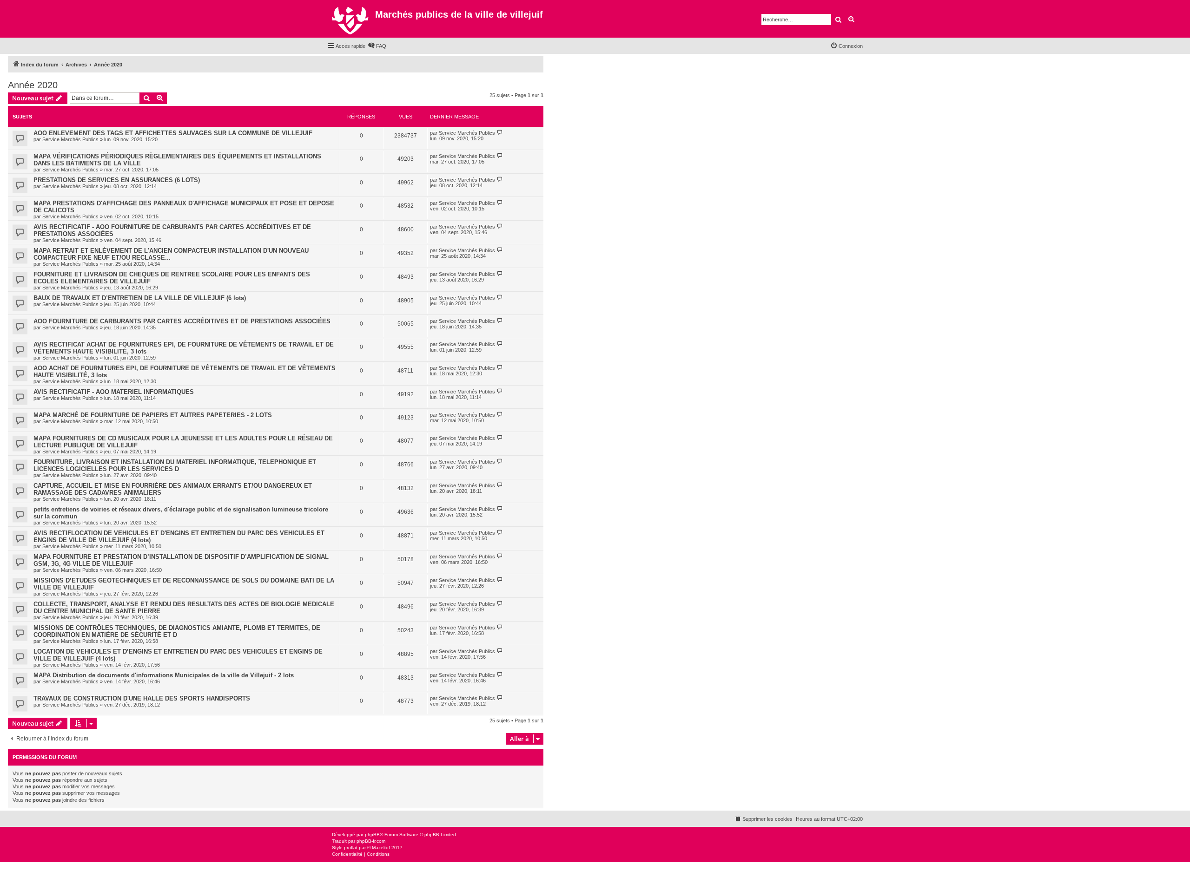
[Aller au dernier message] (499, 133)
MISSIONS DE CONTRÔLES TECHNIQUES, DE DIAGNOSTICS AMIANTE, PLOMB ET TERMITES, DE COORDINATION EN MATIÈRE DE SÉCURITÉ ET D (176, 631)
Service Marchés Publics (70, 139)
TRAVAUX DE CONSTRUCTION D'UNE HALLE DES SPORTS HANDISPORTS (141, 698)
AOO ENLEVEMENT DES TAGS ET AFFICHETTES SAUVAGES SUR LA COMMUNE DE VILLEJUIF (172, 133)
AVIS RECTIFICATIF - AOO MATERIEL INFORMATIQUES (113, 391)
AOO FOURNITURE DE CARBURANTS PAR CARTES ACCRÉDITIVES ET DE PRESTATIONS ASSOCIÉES (182, 321)
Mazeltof (381, 847)
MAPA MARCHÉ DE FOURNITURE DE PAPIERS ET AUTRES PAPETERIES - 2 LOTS (152, 415)
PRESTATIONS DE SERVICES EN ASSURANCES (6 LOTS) (116, 180)
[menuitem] (377, 46)
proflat (350, 847)
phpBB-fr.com (371, 841)
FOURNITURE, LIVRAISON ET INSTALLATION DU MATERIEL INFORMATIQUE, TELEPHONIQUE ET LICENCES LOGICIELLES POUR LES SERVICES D (174, 465)
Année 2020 (33, 85)
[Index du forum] (351, 18)
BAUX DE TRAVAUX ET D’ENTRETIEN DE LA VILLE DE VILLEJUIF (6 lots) (139, 298)
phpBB (372, 834)
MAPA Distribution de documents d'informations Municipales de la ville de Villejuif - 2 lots (163, 675)
